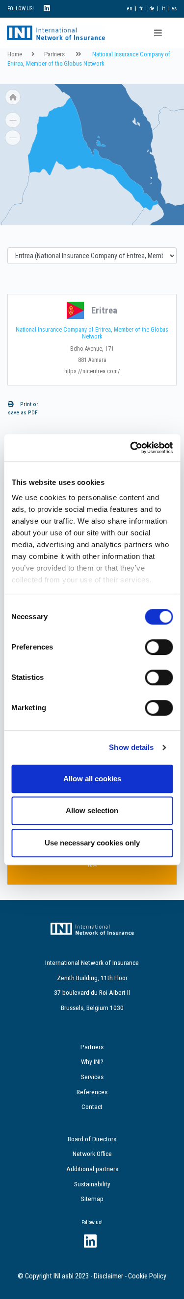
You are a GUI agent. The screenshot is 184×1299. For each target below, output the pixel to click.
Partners (54, 54)
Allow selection (92, 810)
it (163, 8)
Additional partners (92, 1169)
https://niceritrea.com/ (92, 371)
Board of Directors (92, 1139)
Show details (131, 747)
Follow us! (92, 1222)
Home (14, 54)
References (92, 1092)
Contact (92, 1106)
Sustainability (92, 1184)
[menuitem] (148, 221)
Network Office (92, 1153)
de (152, 8)
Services (92, 1077)
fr (141, 8)
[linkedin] (47, 8)
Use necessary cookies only (92, 843)
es (174, 8)
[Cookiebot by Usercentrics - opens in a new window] (131, 447)
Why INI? (92, 1061)
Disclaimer (108, 1276)
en (129, 8)
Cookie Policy (147, 1276)
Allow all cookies (92, 778)
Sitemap (92, 1199)
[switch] (159, 647)
